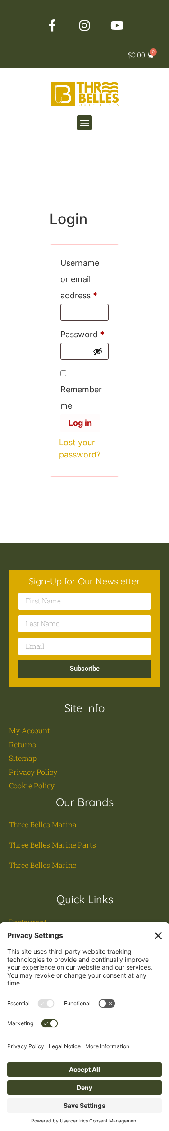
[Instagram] (84, 25)
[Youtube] (117, 25)
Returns (22, 744)
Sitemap (23, 758)
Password (84, 332)
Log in (80, 423)
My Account (29, 730)
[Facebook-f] (52, 25)
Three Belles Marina (43, 824)
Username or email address (84, 277)
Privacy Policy (33, 772)
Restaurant (28, 922)
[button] (84, 122)
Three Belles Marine (42, 865)
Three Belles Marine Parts (52, 844)
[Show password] (98, 351)
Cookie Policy (32, 785)
